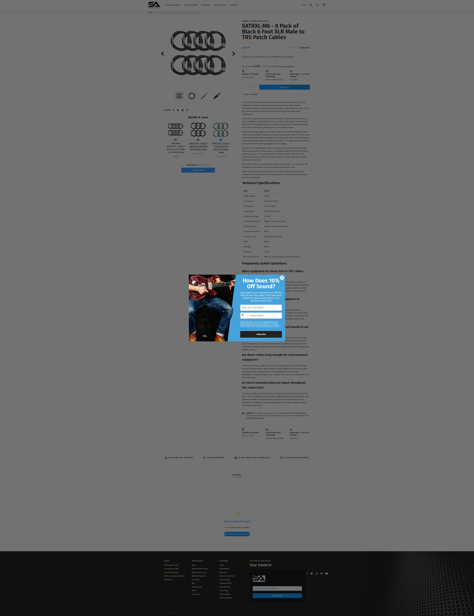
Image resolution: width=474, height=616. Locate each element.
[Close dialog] (282, 278)
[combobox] (244, 316)
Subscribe (261, 334)
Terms (250, 328)
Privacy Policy (243, 328)
